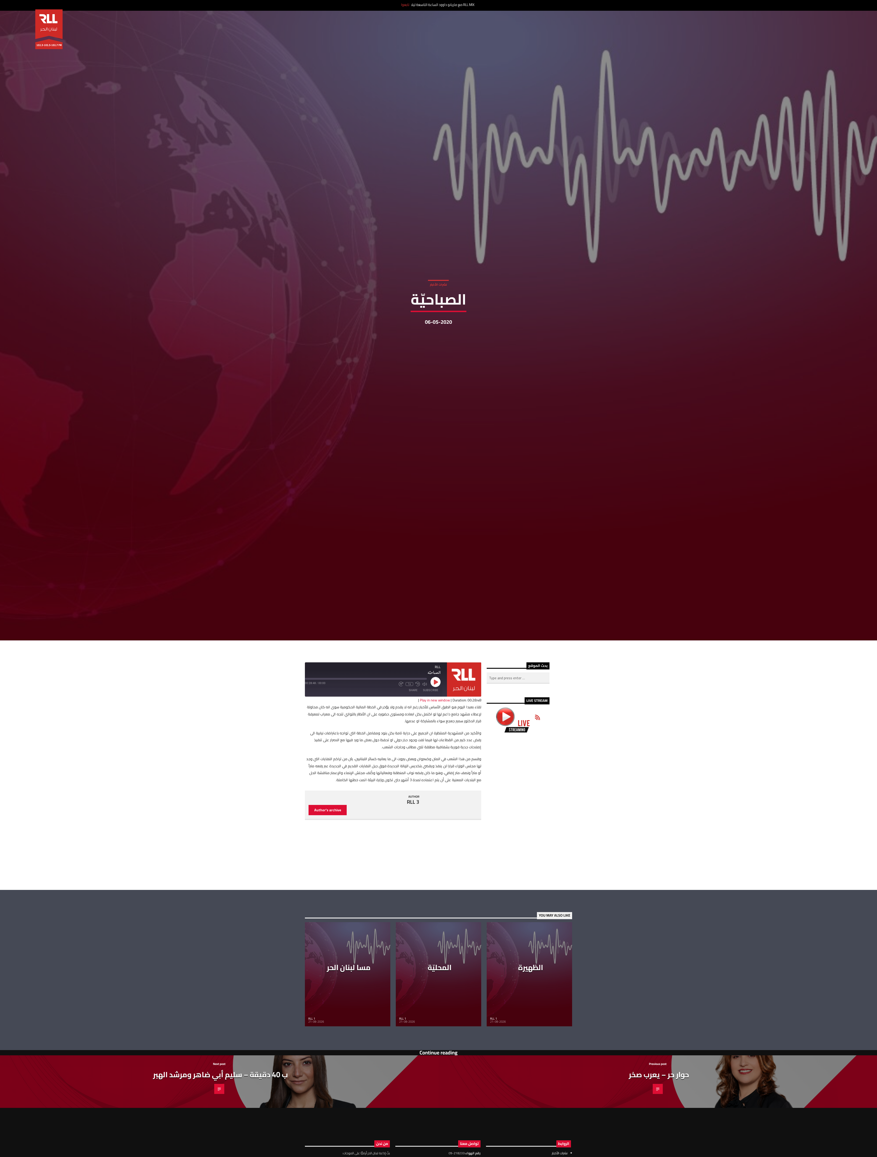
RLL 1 (311, 1034)
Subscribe (430, 706)
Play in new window (435, 715)
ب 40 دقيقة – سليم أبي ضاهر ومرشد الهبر (220, 1090)
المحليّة (440, 983)
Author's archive (327, 825)
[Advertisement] (518, 826)
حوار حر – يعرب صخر (659, 1090)
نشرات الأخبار (438, 291)
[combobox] (518, 693)
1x (409, 699)
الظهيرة (530, 983)
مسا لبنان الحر (349, 983)
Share (413, 706)
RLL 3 (413, 818)
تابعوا (405, 4)
